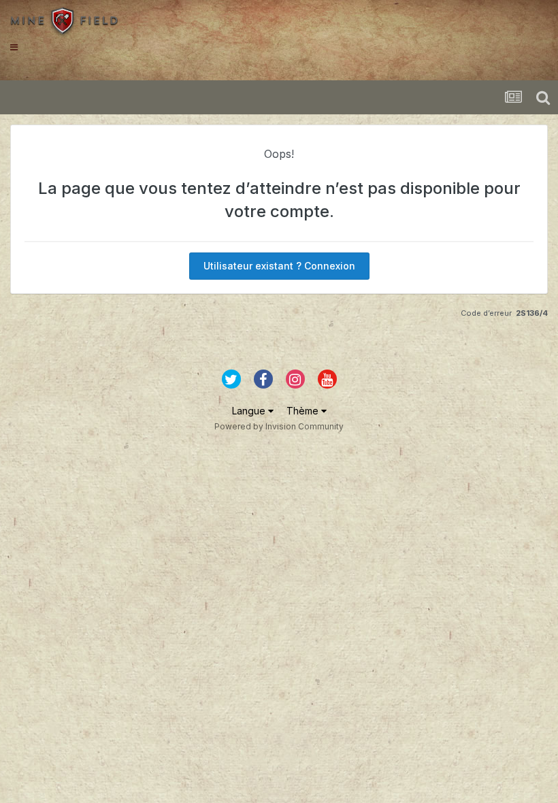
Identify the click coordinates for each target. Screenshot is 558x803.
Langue (250, 410)
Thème (303, 410)
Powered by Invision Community (279, 426)
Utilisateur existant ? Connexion (279, 266)
